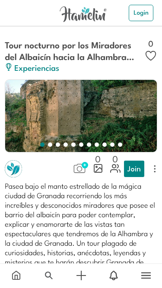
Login (141, 12)
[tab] (16, 276)
